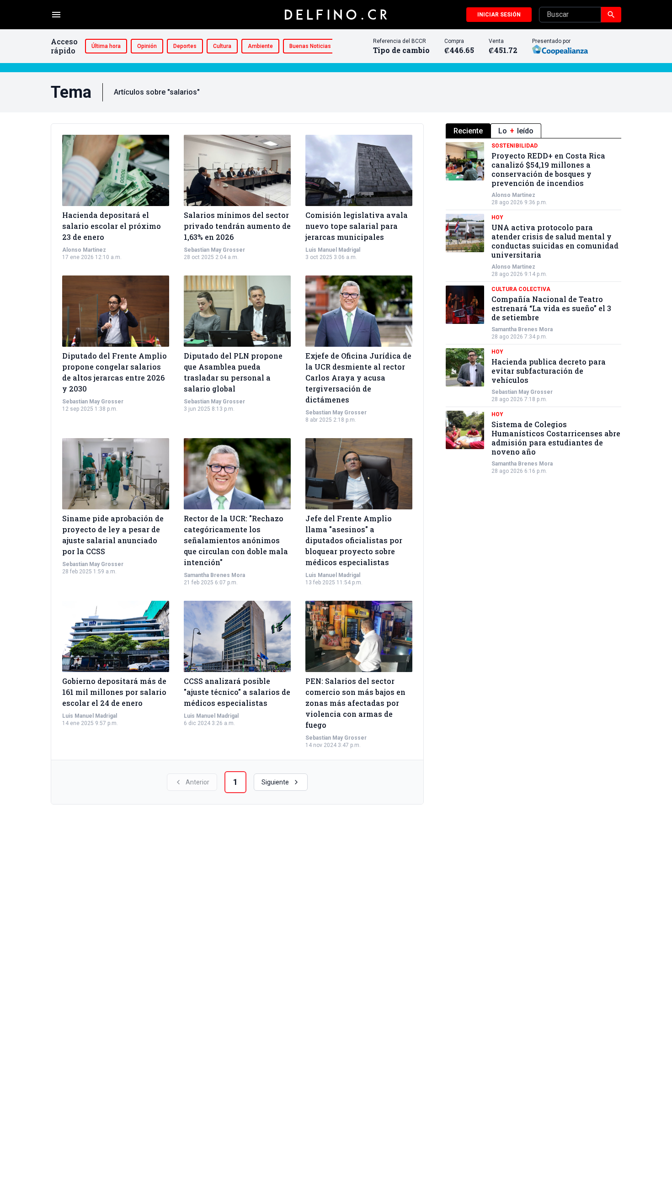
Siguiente (275, 782)
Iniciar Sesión (499, 14)
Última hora (106, 46)
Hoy (497, 217)
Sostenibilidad (514, 146)
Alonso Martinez (84, 250)
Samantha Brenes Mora (214, 575)
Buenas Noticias (310, 46)
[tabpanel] (533, 308)
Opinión (147, 46)
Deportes (185, 46)
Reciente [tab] (468, 131)
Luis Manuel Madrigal (332, 250)
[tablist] (533, 130)
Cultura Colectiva (520, 289)
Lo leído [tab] (515, 131)
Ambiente (260, 46)
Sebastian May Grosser (214, 250)
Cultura (222, 46)
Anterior (197, 782)
